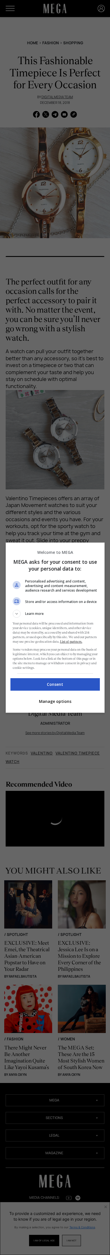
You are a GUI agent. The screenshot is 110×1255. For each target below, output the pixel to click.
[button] (55, 614)
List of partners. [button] (71, 642)
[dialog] (55, 627)
